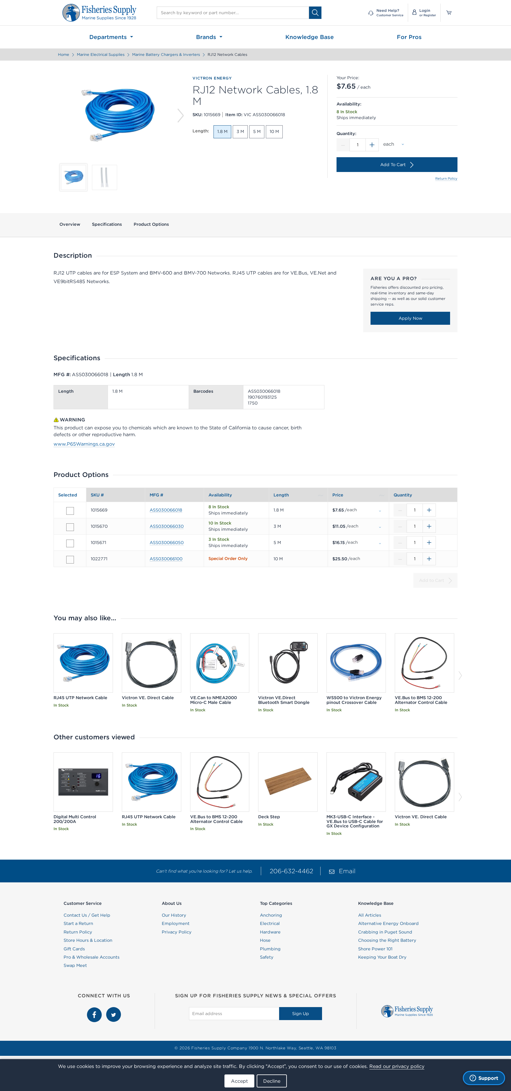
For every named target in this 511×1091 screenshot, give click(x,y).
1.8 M (222, 131)
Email (347, 871)
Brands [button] (207, 36)
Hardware (270, 932)
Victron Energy (212, 78)
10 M (274, 131)
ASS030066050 (167, 542)
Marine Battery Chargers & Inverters (166, 54)
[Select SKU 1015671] (70, 543)
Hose (265, 940)
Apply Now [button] (410, 318)
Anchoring (271, 915)
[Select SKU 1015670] (70, 527)
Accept (239, 1081)
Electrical (270, 923)
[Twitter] (113, 1010)
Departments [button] (109, 36)
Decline (271, 1081)
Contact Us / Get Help (87, 915)
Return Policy (446, 178)
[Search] (315, 13)
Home (63, 54)
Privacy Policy (177, 932)
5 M (257, 131)
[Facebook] (95, 1010)
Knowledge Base (309, 36)
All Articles (369, 915)
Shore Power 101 (375, 949)
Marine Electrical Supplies (100, 54)
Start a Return (78, 923)
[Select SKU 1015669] (70, 511)
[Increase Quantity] (372, 144)
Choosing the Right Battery (387, 940)
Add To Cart (393, 164)
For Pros (409, 36)
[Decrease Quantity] (343, 144)
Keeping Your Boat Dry (382, 957)
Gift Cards (74, 949)
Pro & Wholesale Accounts (91, 957)
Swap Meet (75, 965)
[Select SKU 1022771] (70, 560)
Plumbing (270, 949)
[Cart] (447, 13)
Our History (174, 915)
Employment (176, 923)
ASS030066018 (166, 510)
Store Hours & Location (88, 940)
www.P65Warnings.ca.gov (84, 444)
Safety (267, 957)
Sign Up (300, 1013)
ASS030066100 (166, 558)
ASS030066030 (167, 526)
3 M (240, 131)
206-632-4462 (291, 871)
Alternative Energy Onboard (388, 923)
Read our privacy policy (396, 1066)
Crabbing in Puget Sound (385, 932)
